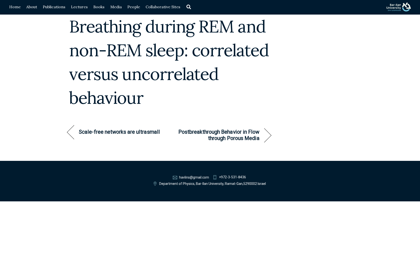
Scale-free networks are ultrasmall (119, 132)
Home (15, 6)
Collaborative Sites (163, 6)
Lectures (79, 6)
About (31, 6)
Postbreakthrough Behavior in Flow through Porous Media (217, 135)
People (133, 6)
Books (99, 6)
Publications (54, 6)
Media (116, 6)
